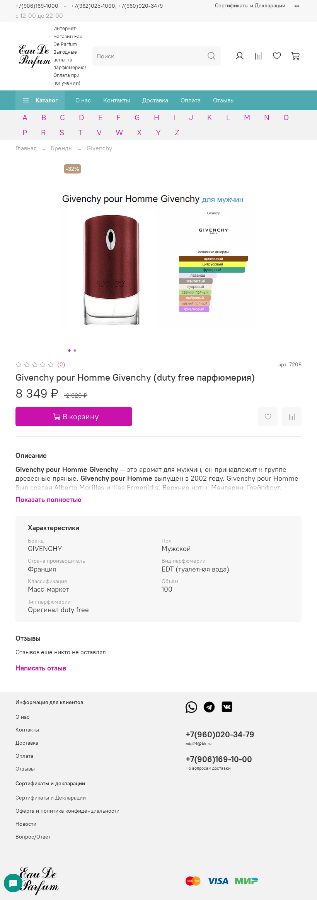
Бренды (62, 148)
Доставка (155, 100)
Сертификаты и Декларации (250, 5)
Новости (25, 823)
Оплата (191, 100)
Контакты (116, 100)
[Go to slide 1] (69, 350)
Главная (26, 148)
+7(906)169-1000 (36, 5)
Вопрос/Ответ (33, 836)
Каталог (47, 100)
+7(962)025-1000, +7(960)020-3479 (117, 5)
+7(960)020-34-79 (220, 734)
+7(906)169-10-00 (219, 759)
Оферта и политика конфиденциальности (67, 810)
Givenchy (99, 148)
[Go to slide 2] (75, 350)
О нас (83, 100)
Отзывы (224, 100)
